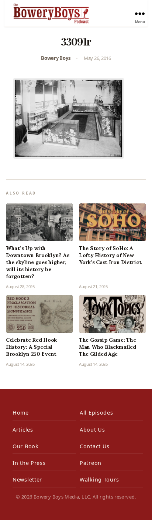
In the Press (29, 462)
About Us (92, 429)
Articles (23, 429)
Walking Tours (99, 479)
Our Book (26, 446)
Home (21, 412)
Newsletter (27, 479)
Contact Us (95, 446)
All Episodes (96, 412)
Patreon (90, 462)
